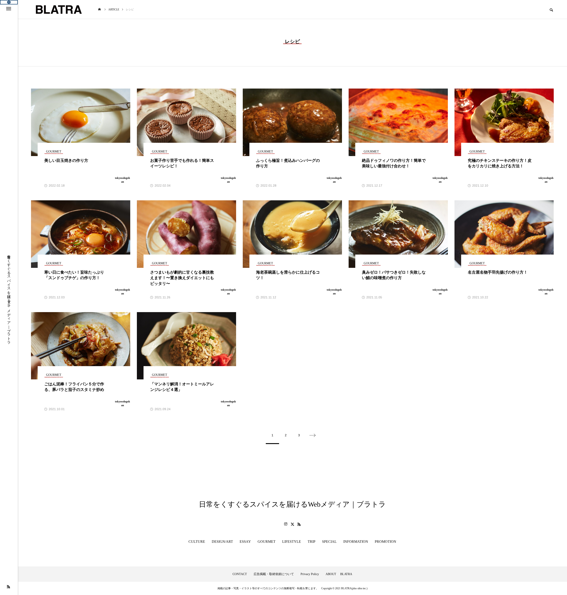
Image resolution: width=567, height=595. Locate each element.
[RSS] (8, 586)
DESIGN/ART (222, 541)
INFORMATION (355, 541)
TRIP (311, 541)
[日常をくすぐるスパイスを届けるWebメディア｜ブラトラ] (58, 9)
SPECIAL (329, 541)
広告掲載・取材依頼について (274, 574)
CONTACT (240, 574)
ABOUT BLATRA (339, 574)
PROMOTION (385, 541)
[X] (292, 524)
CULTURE (196, 541)
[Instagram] (285, 524)
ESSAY (245, 541)
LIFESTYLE (291, 541)
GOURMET (267, 541)
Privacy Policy (310, 574)
